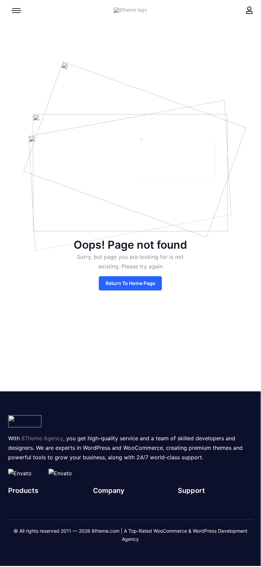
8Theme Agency (42, 438)
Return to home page (130, 283)
